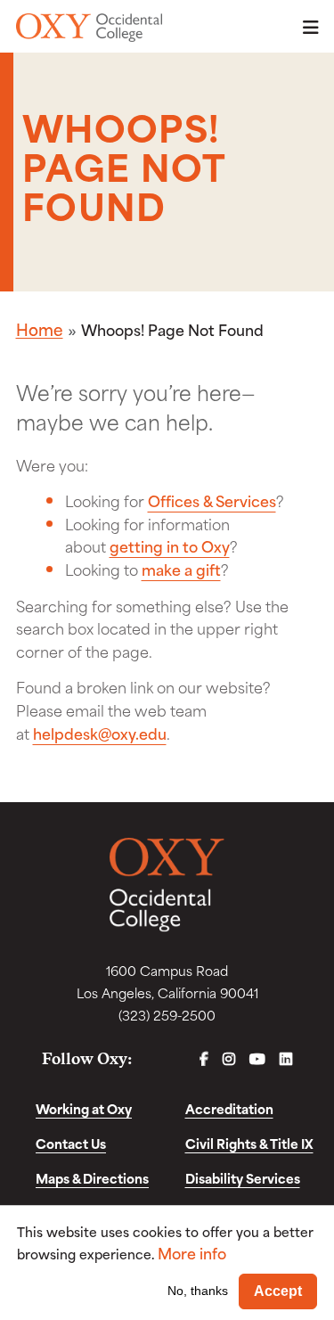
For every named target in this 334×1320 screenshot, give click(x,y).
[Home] (89, 27)
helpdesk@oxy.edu (100, 732)
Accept (278, 1291)
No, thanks (197, 1290)
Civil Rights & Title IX (249, 1143)
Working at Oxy (84, 1108)
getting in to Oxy (170, 545)
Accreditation (229, 1108)
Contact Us (71, 1143)
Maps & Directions (92, 1178)
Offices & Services (212, 500)
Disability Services (242, 1178)
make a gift (181, 568)
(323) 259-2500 (167, 1014)
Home (39, 328)
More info (192, 1253)
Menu (305, 27)
